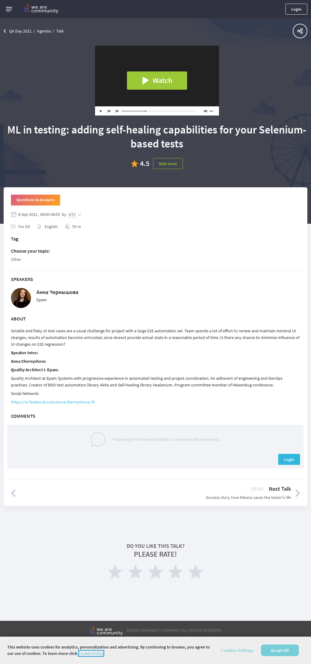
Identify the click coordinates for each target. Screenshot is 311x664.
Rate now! (168, 163)
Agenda (44, 31)
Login (296, 9)
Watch (162, 80)
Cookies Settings (237, 650)
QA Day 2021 (20, 31)
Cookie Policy (91, 653)
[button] (9, 9)
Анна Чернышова (57, 292)
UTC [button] (72, 214)
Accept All (280, 650)
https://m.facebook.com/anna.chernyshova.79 (53, 402)
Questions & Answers (35, 199)
